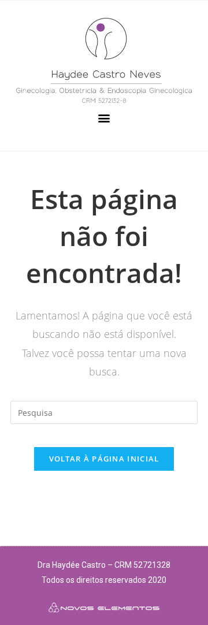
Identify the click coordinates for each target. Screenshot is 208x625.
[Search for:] (104, 411)
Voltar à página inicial (104, 458)
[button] (104, 118)
